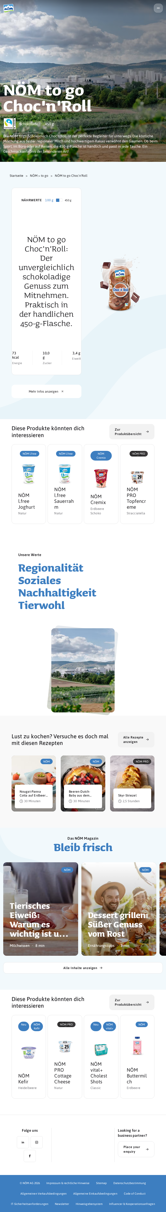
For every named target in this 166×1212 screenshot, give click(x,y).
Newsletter (62, 1204)
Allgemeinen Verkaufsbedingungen (43, 1193)
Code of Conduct (135, 1193)
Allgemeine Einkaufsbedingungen (95, 1193)
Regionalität (50, 567)
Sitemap (101, 1183)
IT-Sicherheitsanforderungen (29, 1204)
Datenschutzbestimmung (129, 1183)
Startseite (16, 175)
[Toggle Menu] (158, 8)
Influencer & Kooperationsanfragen (132, 1204)
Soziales (39, 580)
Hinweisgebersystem (89, 1204)
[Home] (9, 8)
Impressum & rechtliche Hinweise (67, 1183)
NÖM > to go (39, 175)
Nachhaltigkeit (57, 592)
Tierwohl (41, 605)
